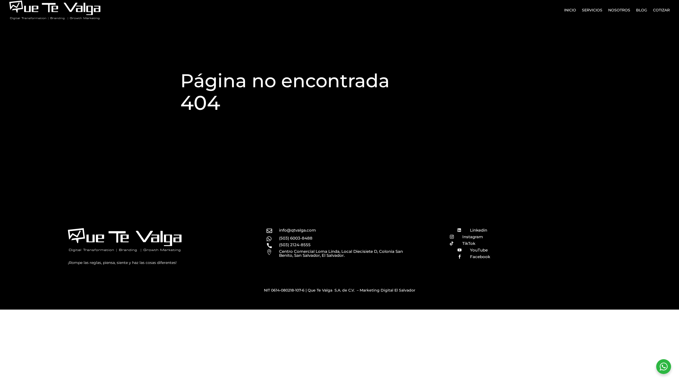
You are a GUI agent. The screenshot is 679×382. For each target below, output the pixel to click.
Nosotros (619, 10)
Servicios (592, 10)
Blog (641, 10)
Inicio (570, 10)
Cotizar (661, 10)
